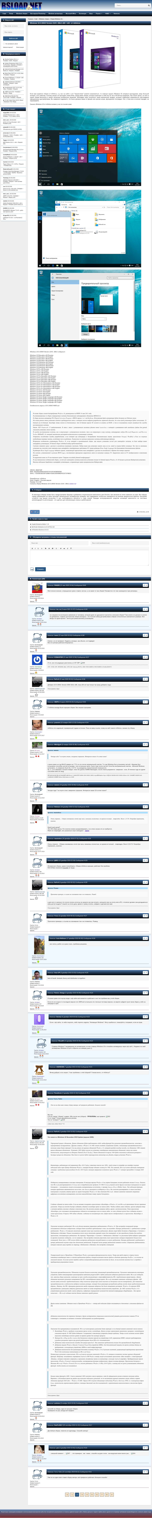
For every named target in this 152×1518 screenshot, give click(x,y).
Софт (4, 13)
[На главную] (27, 5)
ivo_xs (58, 609)
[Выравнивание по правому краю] (52, 548)
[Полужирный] (32, 548)
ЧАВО (107, 13)
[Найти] (149, 5)
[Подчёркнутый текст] (38, 548)
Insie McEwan (61, 938)
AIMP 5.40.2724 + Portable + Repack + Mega (12, 92)
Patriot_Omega (59, 993)
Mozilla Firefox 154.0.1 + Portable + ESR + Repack (11, 60)
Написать (117, 13)
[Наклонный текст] (35, 548)
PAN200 (57, 585)
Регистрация (20, 47)
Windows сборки (21, 13)
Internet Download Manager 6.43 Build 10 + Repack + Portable (13, 69)
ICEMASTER (58, 657)
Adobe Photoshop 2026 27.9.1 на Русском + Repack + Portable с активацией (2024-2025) (12, 65)
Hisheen (57, 807)
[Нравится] (38, 512)
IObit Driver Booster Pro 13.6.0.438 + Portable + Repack (12, 96)
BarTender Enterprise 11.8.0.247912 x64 (43, 527)
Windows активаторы (55, 13)
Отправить (40, 569)
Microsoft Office (71, 13)
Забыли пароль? (8, 47)
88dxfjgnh (57, 744)
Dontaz (58, 1017)
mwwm (56, 785)
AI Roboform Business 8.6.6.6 (40, 530)
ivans (56, 635)
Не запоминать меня (11, 44)
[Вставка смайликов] (56, 548)
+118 (35, 512)
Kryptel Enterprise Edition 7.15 (40, 524)
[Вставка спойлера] (71, 548)
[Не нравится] (31, 512)
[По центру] (49, 548)
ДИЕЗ (56, 860)
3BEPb (56, 702)
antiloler (57, 1403)
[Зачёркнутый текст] (42, 548)
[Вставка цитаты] (64, 548)
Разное (98, 13)
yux (57, 1448)
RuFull (56, 679)
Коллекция (82, 13)
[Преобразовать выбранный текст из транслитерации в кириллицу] (67, 548)
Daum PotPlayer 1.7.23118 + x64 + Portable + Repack (13, 78)
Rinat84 (61, 1041)
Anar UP (57, 972)
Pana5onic (58, 1093)
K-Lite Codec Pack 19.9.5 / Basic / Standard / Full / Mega (13, 101)
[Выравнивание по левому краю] (45, 548)
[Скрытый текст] (61, 548)
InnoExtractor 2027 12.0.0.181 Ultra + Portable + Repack (12, 88)
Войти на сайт (13, 38)
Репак (11, 13)
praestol (57, 722)
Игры (91, 13)
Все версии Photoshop (37, 13)
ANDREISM (60, 1067)
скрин (87, 830)
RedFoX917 (58, 1425)
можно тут (72, 483)
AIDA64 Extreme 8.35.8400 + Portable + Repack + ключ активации (12, 83)
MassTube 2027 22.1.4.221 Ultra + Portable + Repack (13, 74)
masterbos (58, 838)
